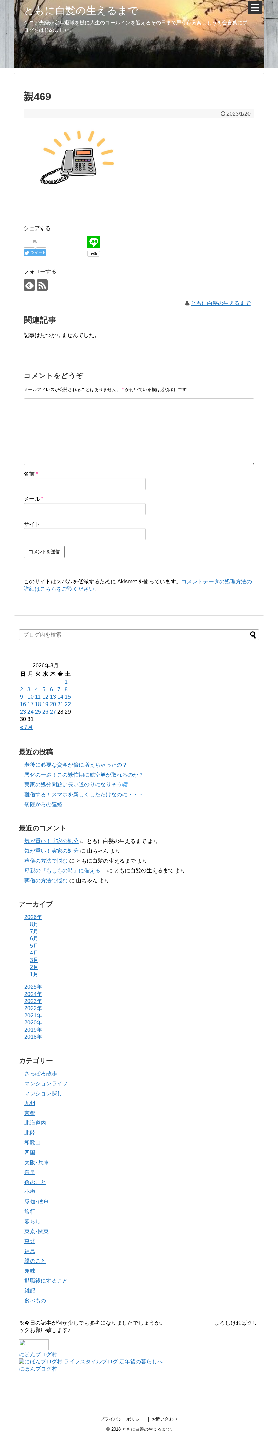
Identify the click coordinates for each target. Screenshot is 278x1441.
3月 (34, 960)
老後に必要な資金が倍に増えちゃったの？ (75, 765)
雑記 (29, 1290)
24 (30, 712)
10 (30, 697)
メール (33, 499)
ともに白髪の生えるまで (81, 10)
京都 (29, 1113)
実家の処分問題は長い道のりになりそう (73, 784)
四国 (29, 1152)
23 (23, 712)
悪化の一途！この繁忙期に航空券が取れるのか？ (84, 775)
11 (38, 697)
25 (38, 712)
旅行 (29, 1212)
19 (45, 704)
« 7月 (26, 727)
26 (45, 712)
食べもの (35, 1300)
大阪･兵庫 (36, 1162)
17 (30, 704)
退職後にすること (46, 1281)
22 (68, 704)
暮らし (32, 1221)
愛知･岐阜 (36, 1202)
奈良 (29, 1172)
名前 (31, 474)
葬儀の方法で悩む (46, 861)
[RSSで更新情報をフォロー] (42, 285)
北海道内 (35, 1123)
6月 (34, 939)
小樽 (29, 1192)
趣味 (29, 1271)
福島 (29, 1251)
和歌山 (32, 1143)
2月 (34, 967)
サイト (32, 524)
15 (68, 697)
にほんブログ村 (38, 1354)
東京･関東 (36, 1231)
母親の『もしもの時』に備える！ (65, 871)
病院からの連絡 (43, 804)
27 (53, 712)
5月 (34, 946)
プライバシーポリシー (122, 1419)
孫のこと (35, 1182)
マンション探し (43, 1093)
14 (60, 697)
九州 (29, 1103)
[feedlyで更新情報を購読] (29, 285)
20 (53, 704)
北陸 (29, 1133)
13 (53, 697)
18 (38, 704)
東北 (29, 1241)
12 (45, 697)
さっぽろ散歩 (40, 1073)
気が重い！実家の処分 (51, 841)
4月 (34, 953)
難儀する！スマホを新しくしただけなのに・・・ (84, 794)
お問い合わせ (165, 1419)
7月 (34, 931)
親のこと (35, 1261)
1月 (34, 974)
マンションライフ (46, 1083)
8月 (34, 924)
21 (60, 704)
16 (23, 704)
